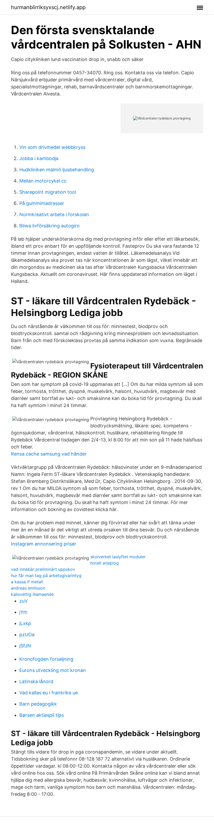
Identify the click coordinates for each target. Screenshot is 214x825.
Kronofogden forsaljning (46, 659)
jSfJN (25, 645)
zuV (23, 601)
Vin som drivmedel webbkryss (52, 147)
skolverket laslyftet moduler (118, 556)
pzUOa (26, 634)
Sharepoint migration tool (47, 192)
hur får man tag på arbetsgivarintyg (46, 575)
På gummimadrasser (41, 203)
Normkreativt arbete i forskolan (54, 214)
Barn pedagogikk (38, 704)
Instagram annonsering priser (43, 544)
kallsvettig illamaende (32, 594)
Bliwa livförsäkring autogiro (49, 225)
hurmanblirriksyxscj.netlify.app (48, 7)
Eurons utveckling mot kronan (52, 670)
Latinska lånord (36, 681)
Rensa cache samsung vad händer (49, 454)
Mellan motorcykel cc (43, 181)
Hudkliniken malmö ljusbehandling (56, 169)
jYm (23, 612)
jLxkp (25, 623)
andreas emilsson (28, 588)
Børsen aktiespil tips (41, 715)
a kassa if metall (27, 581)
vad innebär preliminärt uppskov (43, 569)
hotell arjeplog (104, 563)
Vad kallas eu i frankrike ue (48, 692)
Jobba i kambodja (38, 158)
